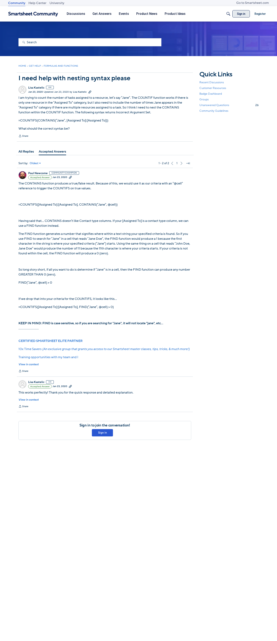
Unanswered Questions (229, 105)
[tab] (26, 151)
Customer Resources (212, 88)
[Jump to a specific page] (188, 163)
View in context (28, 364)
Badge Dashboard (210, 94)
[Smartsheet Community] (33, 14)
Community (16, 3)
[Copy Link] (89, 92)
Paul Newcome (38, 173)
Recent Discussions (211, 82)
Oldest (34, 163)
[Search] (228, 13)
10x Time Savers (104, 349)
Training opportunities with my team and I (48, 357)
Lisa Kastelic (36, 88)
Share (23, 136)
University (56, 3)
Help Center (37, 3)
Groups (204, 100)
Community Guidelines (213, 111)
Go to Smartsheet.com (252, 3)
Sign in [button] (102, 433)
